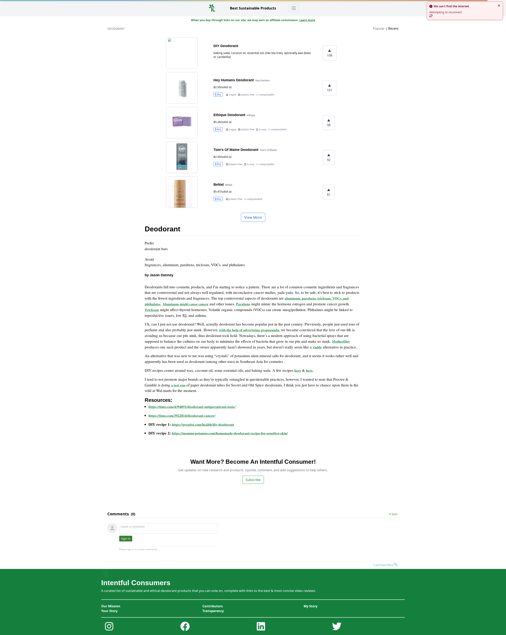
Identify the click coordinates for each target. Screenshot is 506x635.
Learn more (307, 20)
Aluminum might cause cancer (185, 304)
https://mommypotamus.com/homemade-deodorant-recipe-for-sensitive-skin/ (230, 433)
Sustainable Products (253, 8)
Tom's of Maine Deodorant (235, 150)
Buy (219, 94)
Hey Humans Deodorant (233, 80)
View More (253, 217)
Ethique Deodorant (229, 115)
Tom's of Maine (268, 150)
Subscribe (253, 480)
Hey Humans (262, 80)
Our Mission (110, 606)
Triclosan (152, 309)
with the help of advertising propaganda (249, 329)
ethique (251, 115)
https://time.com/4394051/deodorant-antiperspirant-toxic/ (192, 406)
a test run (178, 385)
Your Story (109, 611)
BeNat (218, 184)
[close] (499, 5)
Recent (393, 28)
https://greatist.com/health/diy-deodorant (203, 424)
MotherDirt (341, 341)
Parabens (243, 304)
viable (317, 347)
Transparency (213, 611)
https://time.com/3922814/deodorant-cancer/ (181, 415)
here (297, 370)
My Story (310, 606)
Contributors (212, 606)
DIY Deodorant (225, 46)
